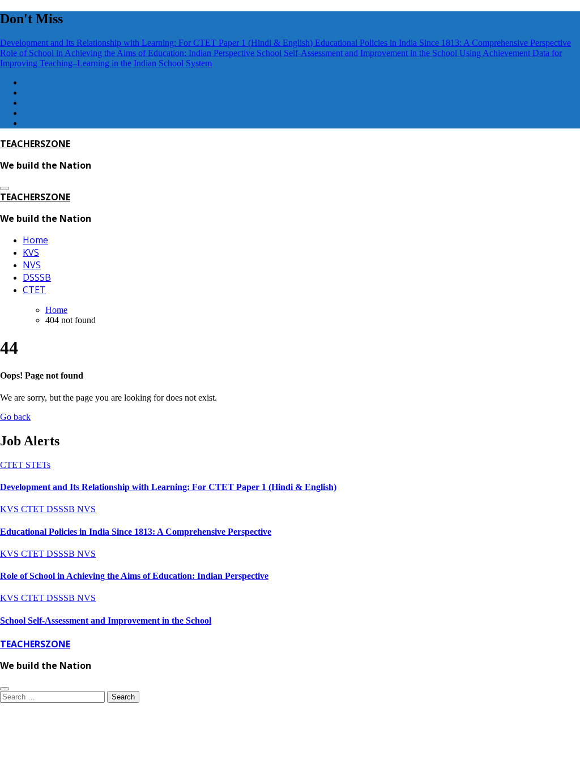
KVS (31, 252)
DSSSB (37, 277)
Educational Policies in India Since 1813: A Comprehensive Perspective (135, 531)
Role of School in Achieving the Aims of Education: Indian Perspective (134, 576)
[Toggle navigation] (4, 188)
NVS (32, 265)
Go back (15, 417)
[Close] (4, 688)
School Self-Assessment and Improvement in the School (105, 620)
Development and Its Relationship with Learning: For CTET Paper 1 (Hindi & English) (168, 487)
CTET (34, 290)
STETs (37, 465)
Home (35, 240)
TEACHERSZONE (35, 144)
